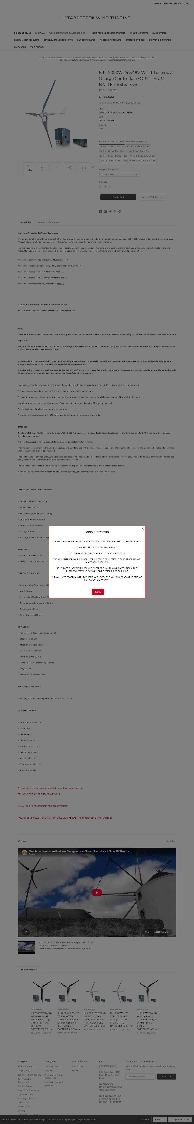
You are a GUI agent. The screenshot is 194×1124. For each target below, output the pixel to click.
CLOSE (97, 591)
